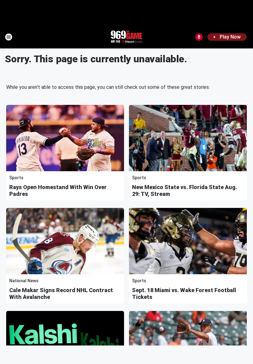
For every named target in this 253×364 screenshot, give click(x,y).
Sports (16, 177)
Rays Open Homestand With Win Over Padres (58, 190)
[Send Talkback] (199, 37)
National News (24, 280)
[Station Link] (126, 37)
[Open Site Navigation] (8, 37)
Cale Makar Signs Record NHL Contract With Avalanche (61, 293)
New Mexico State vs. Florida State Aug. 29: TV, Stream (184, 190)
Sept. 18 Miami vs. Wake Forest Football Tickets (184, 293)
